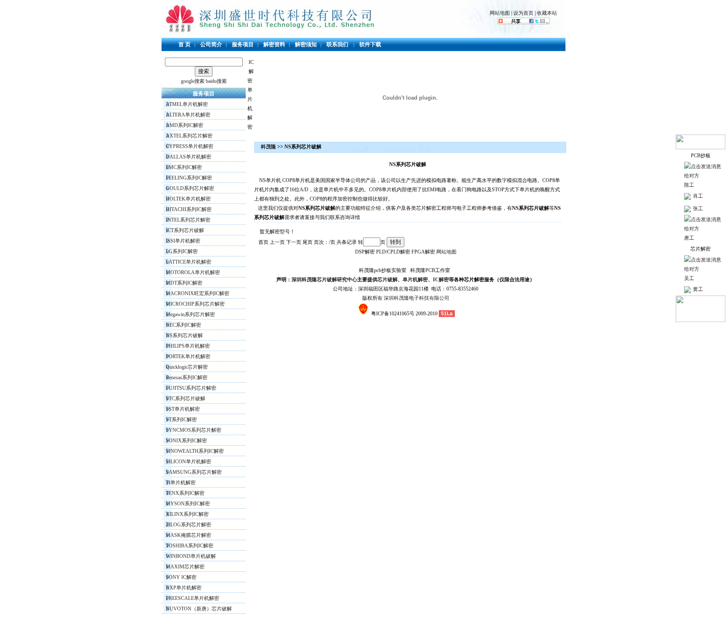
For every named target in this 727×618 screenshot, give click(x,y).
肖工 (698, 196)
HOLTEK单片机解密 (188, 199)
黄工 (698, 289)
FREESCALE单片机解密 (192, 598)
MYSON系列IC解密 (188, 504)
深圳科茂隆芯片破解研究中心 (324, 280)
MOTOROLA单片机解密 (193, 272)
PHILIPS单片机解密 (188, 346)
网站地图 (500, 13)
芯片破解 (387, 280)
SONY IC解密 (181, 577)
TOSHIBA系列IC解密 (189, 546)
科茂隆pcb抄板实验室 (382, 270)
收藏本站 (547, 13)
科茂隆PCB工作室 (430, 270)
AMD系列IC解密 (184, 125)
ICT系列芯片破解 (185, 230)
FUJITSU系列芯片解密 (191, 388)
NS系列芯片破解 (184, 335)
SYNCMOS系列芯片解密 (193, 430)
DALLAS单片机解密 (188, 157)
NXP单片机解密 (184, 588)
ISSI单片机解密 (183, 241)
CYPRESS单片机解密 (189, 146)
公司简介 (211, 44)
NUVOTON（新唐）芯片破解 (199, 609)
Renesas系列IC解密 (186, 377)
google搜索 (192, 81)
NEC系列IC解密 (183, 325)
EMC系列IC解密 (184, 167)
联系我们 (337, 44)
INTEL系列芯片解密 (188, 220)
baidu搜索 (216, 81)
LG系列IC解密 (182, 251)
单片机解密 (249, 108)
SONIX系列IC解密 (186, 441)
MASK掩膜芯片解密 (188, 535)
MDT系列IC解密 (184, 283)
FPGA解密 (423, 252)
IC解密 (250, 71)
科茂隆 (268, 147)
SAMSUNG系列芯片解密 (194, 472)
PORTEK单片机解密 (188, 356)
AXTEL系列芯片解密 (189, 136)
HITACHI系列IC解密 (189, 209)
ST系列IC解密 (181, 420)
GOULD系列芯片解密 (190, 188)
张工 (698, 208)
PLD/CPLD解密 (393, 252)
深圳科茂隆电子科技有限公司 (416, 298)
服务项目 (243, 44)
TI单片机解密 (181, 483)
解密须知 (306, 44)
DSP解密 (365, 252)
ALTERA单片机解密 (188, 115)
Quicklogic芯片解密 (187, 367)
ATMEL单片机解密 (187, 104)
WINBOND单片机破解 (191, 556)
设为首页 (523, 13)
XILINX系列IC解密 (187, 514)
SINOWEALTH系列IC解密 (195, 451)
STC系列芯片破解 (185, 398)
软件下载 (370, 44)
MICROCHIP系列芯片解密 (195, 304)
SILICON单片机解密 (188, 462)
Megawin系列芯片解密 (190, 314)
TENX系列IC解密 (185, 493)
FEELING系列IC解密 (189, 178)
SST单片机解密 (183, 409)
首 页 (184, 44)
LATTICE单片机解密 (188, 262)
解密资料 (274, 44)
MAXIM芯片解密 (185, 567)
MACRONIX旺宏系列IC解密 (197, 293)
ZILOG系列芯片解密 (188, 525)
